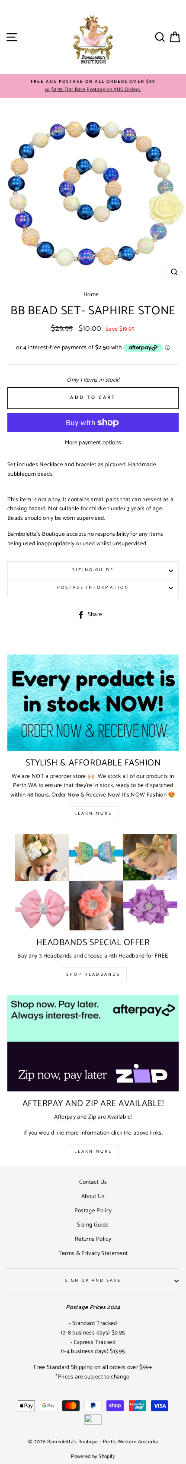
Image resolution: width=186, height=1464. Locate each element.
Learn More (93, 813)
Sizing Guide (93, 570)
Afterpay (65, 1117)
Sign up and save (93, 1280)
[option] (93, 86)
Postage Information (93, 587)
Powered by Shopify (93, 1456)
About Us (93, 1196)
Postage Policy (93, 1210)
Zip (92, 1117)
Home (91, 294)
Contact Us (93, 1182)
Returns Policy (93, 1239)
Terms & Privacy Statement (93, 1253)
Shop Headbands (93, 974)
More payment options (93, 442)
